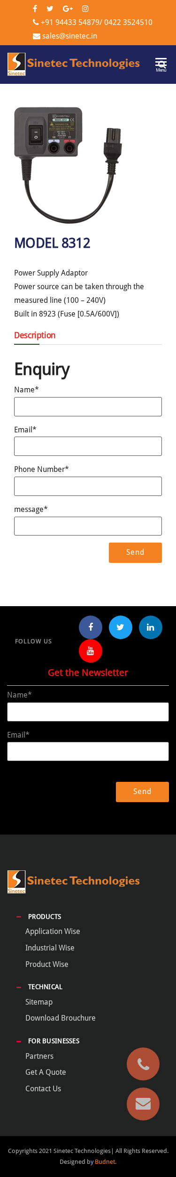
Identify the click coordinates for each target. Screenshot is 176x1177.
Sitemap (39, 1002)
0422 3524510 (127, 22)
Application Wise (52, 931)
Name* (26, 389)
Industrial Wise (50, 947)
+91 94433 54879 (70, 22)
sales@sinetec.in (69, 36)
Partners (39, 1056)
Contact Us (43, 1088)
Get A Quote (45, 1072)
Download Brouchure (60, 1018)
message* (31, 509)
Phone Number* (41, 469)
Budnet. (105, 1161)
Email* (25, 429)
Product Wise (47, 964)
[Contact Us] (143, 1104)
